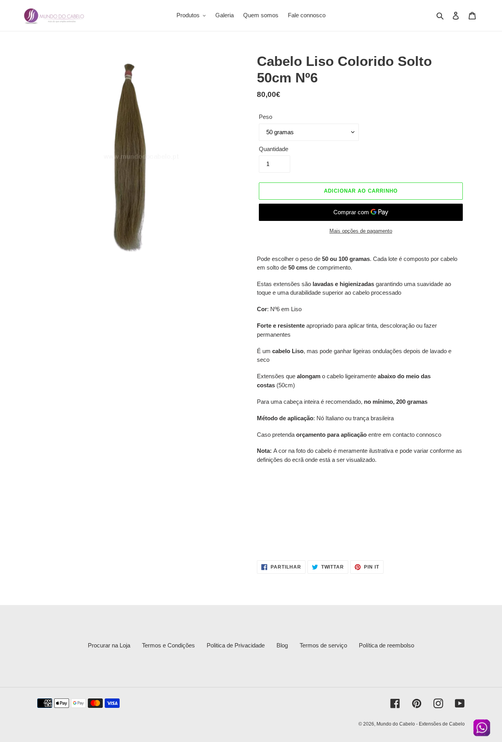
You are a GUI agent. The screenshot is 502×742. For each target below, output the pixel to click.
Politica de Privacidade (236, 645)
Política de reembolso (386, 645)
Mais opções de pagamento (360, 231)
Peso (265, 116)
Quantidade (273, 149)
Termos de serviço (323, 645)
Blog (282, 645)
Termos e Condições (168, 645)
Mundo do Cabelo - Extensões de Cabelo (420, 724)
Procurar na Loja (109, 645)
